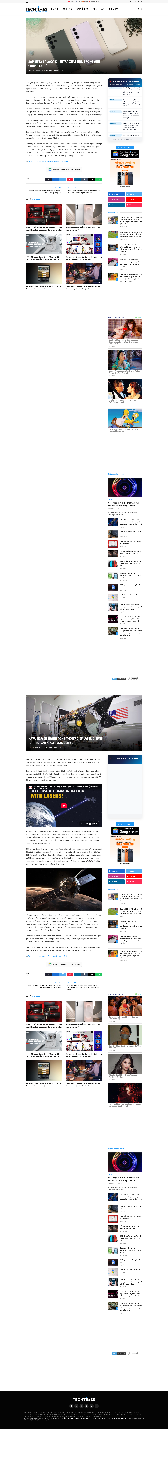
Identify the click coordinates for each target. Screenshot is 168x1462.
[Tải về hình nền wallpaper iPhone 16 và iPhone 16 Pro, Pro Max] (113, 553)
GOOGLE (112, 132)
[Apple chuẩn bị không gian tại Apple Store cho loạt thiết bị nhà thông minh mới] (44, 273)
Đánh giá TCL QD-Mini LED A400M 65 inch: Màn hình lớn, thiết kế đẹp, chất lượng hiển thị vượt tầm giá (131, 234)
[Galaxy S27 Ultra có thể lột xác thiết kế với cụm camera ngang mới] (84, 214)
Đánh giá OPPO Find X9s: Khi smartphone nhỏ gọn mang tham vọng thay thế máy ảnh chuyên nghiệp (130, 263)
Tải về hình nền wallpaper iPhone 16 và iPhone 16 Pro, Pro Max (130, 552)
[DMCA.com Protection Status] (119, 678)
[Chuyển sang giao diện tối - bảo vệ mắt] (138, 9)
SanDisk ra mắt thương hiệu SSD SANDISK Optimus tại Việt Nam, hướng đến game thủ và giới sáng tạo (44, 228)
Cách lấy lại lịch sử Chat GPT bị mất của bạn (131, 533)
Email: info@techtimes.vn (135, 1418)
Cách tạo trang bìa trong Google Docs (130, 586)
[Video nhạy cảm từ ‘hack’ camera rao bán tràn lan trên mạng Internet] (125, 487)
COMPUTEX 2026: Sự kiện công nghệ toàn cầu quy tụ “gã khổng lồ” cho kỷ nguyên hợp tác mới (130, 619)
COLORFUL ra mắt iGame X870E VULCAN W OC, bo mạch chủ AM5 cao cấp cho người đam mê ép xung (43, 258)
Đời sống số (82, 9)
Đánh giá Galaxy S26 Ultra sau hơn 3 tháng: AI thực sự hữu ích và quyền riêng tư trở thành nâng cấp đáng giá (131, 220)
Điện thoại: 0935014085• (32, 1420)
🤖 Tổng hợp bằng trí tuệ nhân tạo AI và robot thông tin (48, 161)
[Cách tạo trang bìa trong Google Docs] (113, 587)
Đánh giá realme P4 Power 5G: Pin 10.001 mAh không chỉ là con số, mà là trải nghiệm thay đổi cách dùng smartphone (131, 277)
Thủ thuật (98, 9)
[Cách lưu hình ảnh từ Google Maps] (113, 597)
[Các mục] (27, 1)
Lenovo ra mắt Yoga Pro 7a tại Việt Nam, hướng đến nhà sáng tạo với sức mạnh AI (83, 287)
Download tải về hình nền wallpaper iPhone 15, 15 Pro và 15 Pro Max (130, 575)
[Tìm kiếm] (141, 9)
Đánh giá (67, 9)
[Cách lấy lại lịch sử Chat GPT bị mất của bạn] (113, 534)
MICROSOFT (113, 120)
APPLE (112, 97)
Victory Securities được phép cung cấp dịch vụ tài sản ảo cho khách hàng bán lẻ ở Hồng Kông (44, 986)
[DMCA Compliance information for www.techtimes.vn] (133, 678)
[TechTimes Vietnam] (37, 9)
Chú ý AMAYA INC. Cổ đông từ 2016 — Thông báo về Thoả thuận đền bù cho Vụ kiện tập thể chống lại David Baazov (83, 987)
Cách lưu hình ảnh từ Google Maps (130, 595)
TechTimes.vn (33, 1418)
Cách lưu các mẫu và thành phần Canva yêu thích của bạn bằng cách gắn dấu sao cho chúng (131, 607)
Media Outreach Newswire (44, 70)
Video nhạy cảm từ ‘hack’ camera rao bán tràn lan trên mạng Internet (123, 504)
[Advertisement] (125, 303)
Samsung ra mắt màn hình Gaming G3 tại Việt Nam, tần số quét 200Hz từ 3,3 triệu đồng (84, 258)
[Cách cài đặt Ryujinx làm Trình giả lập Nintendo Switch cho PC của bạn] (113, 563)
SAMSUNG (113, 109)
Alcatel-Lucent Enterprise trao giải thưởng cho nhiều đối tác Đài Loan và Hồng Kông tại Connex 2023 (83, 191)
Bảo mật (111, 500)
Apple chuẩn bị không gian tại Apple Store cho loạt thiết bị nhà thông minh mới (43, 287)
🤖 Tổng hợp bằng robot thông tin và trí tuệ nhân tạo (47, 956)
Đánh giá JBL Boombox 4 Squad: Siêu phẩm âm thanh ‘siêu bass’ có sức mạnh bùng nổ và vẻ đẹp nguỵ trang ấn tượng (131, 631)
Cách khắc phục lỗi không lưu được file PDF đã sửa (130, 542)
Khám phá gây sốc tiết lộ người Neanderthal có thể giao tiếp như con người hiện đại (45, 191)
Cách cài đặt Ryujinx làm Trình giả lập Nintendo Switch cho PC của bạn (131, 563)
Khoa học (113, 9)
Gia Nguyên (119, 508)
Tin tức (54, 9)
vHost (49, 1420)
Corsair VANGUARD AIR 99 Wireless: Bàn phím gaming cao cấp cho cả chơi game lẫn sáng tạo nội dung (131, 248)
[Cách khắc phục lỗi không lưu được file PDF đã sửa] (113, 544)
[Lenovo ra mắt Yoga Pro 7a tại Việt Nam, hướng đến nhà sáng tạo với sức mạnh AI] (84, 273)
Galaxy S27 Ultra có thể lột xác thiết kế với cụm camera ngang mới (83, 228)
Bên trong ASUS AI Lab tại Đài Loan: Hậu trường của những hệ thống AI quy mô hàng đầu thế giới (131, 522)
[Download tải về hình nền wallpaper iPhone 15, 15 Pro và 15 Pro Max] (113, 575)
